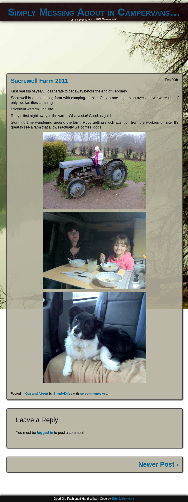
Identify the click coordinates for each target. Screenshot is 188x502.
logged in (45, 433)
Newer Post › (158, 464)
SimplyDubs (62, 393)
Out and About (36, 393)
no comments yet (93, 393)
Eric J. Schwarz (123, 498)
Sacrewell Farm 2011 (39, 81)
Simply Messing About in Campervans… (94, 12)
